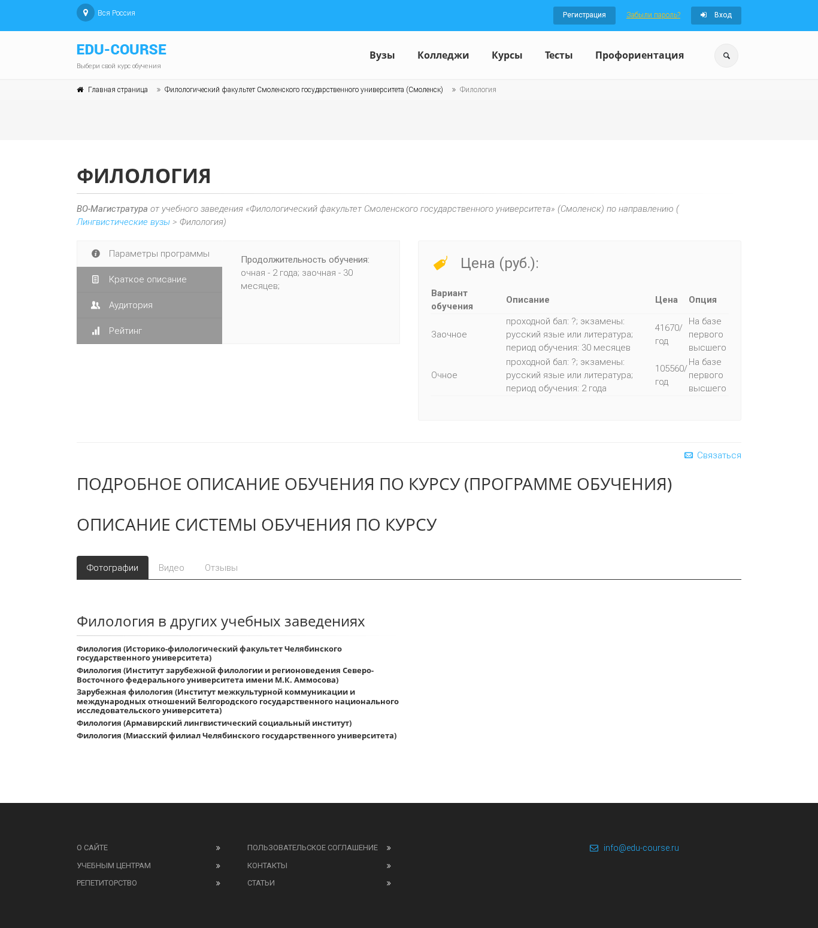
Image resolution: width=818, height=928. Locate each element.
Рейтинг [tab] (124, 330)
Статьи (261, 882)
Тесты (559, 55)
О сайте (92, 847)
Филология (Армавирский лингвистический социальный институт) (214, 722)
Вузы (382, 55)
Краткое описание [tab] (147, 279)
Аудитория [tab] (130, 305)
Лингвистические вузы (123, 222)
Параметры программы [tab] (158, 253)
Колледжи (443, 55)
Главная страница (118, 90)
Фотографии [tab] (112, 567)
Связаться (718, 455)
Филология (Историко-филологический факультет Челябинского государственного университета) (209, 653)
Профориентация (639, 55)
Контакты (267, 865)
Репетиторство (107, 882)
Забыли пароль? (653, 15)
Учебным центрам (114, 865)
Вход (722, 15)
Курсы (507, 55)
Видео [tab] (171, 567)
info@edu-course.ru (641, 848)
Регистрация (584, 15)
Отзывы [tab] (221, 567)
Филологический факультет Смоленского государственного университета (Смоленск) (304, 90)
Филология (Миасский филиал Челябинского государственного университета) (236, 735)
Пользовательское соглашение (312, 847)
